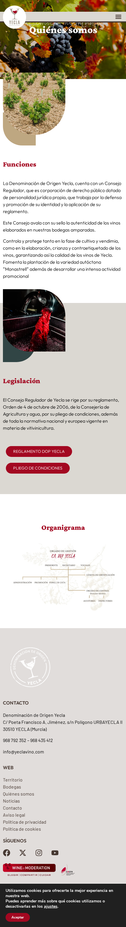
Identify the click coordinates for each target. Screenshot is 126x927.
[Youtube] (55, 852)
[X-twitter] (22, 852)
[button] (118, 16)
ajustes (50, 906)
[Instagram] (38, 852)
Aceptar (17, 917)
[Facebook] (6, 852)
